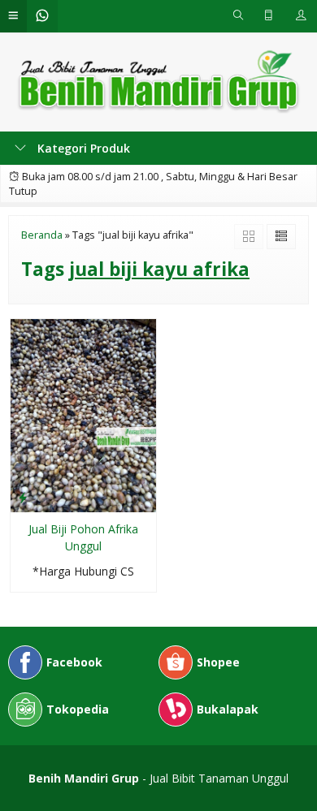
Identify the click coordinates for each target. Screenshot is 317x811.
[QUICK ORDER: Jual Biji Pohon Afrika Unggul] (23, 497)
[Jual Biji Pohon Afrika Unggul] (83, 414)
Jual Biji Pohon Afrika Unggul (83, 537)
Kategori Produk (82, 148)
